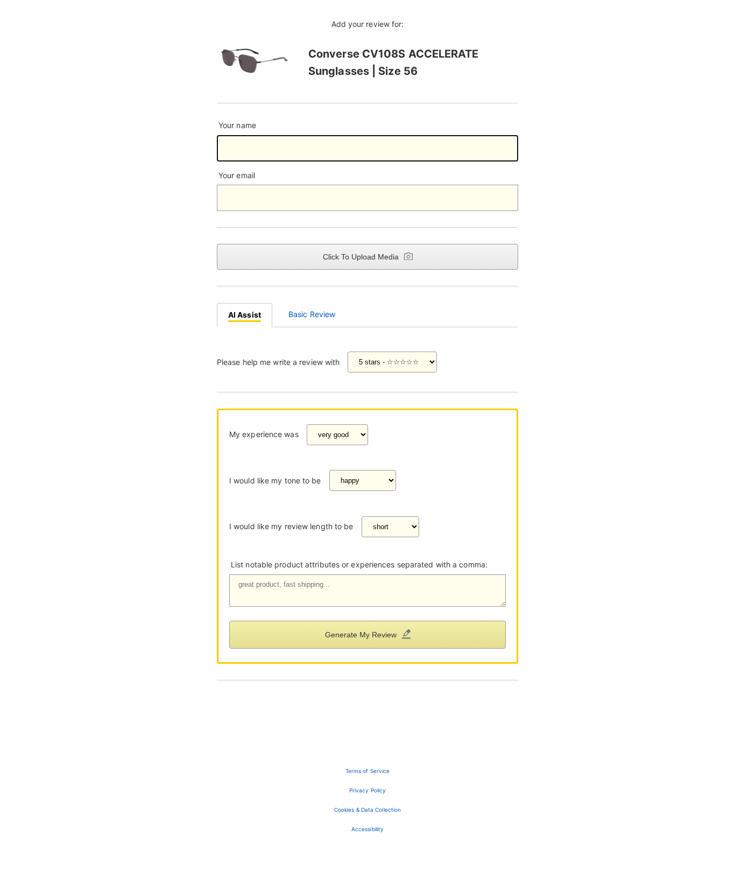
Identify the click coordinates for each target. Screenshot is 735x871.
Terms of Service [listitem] (367, 771)
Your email (236, 175)
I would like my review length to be (291, 526)
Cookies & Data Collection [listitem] (367, 809)
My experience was (264, 434)
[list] (367, 800)
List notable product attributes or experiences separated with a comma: (359, 564)
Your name (237, 125)
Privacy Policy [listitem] (367, 790)
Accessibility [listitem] (367, 829)
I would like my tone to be (275, 480)
